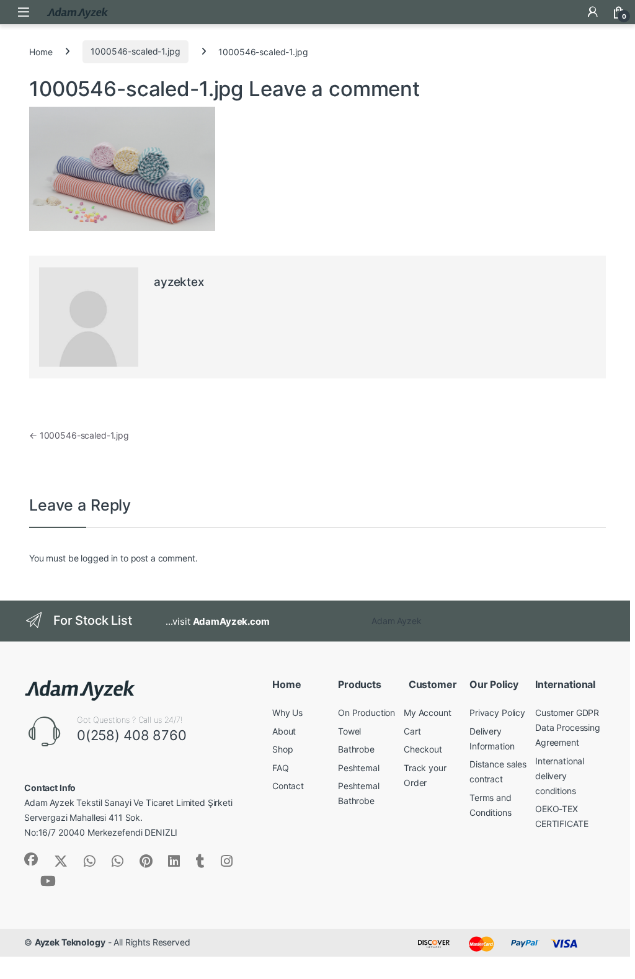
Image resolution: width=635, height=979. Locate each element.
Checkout (423, 749)
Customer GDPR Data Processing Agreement (567, 727)
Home (40, 51)
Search (567, 12)
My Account (427, 712)
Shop (282, 749)
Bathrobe (356, 749)
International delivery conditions (559, 776)
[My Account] (593, 11)
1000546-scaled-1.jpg (135, 51)
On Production (366, 712)
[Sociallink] (31, 859)
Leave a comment (334, 88)
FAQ (280, 767)
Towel (349, 731)
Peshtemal (359, 767)
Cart (412, 731)
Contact (288, 785)
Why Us (287, 712)
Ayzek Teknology (70, 942)
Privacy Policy (497, 712)
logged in (99, 558)
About (284, 731)
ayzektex (179, 282)
